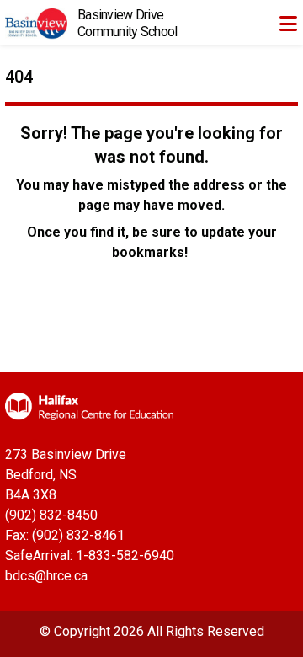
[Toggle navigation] (288, 23)
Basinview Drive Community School (127, 23)
